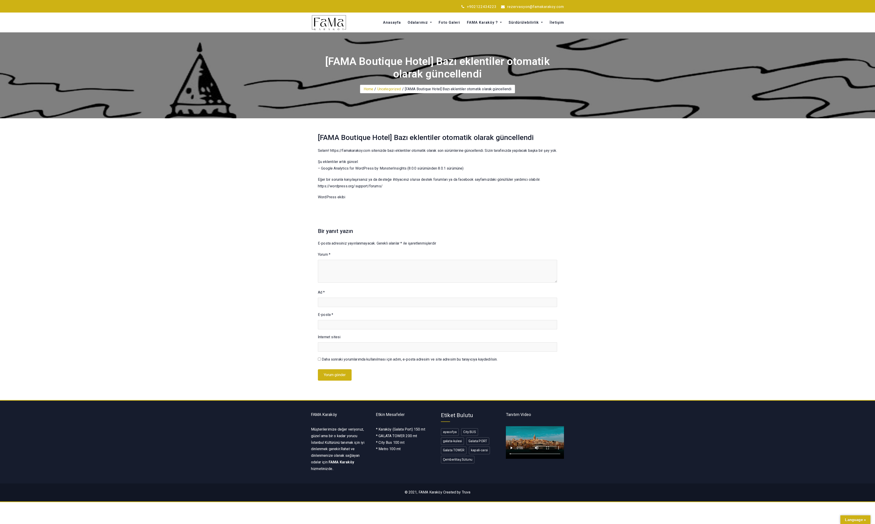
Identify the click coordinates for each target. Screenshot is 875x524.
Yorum (324, 254)
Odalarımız (418, 22)
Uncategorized (389, 89)
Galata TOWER (453, 450)
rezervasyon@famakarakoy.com (535, 7)
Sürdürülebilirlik (524, 22)
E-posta (325, 314)
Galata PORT (477, 441)
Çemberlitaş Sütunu (457, 459)
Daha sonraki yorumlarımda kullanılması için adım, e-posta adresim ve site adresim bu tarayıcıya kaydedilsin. (409, 359)
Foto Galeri (449, 22)
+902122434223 (481, 7)
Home (368, 89)
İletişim (557, 22)
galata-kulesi (452, 441)
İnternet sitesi (329, 337)
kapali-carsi (479, 450)
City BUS (469, 432)
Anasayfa (392, 22)
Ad (321, 292)
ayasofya (450, 432)
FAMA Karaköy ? (483, 22)
